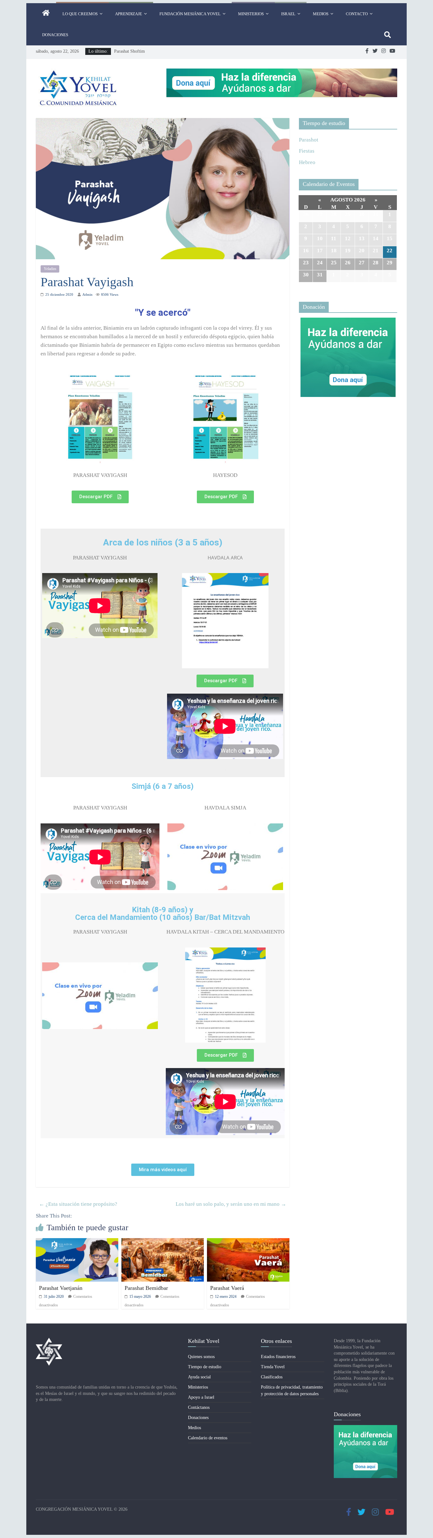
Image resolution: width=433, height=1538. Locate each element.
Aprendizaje (128, 13)
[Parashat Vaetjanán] (77, 1242)
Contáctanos (199, 1407)
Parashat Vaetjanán (60, 1288)
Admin (87, 294)
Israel (288, 13)
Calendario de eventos (207, 1438)
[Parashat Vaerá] (248, 1242)
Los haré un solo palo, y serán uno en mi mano (231, 1204)
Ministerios (251, 13)
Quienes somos (201, 1356)
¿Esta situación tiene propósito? (78, 1204)
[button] (100, 497)
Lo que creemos (80, 13)
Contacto (357, 13)
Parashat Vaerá (227, 1288)
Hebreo (307, 162)
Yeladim (50, 269)
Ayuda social (199, 1377)
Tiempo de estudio (204, 1366)
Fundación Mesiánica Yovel (190, 13)
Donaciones (55, 34)
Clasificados (271, 1377)
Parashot (308, 140)
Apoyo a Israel (201, 1397)
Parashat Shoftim (129, 51)
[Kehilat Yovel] (46, 13)
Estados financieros (278, 1356)
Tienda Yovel (273, 1366)
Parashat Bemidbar (146, 1288)
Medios (320, 13)
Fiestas (306, 151)
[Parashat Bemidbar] (162, 1242)
